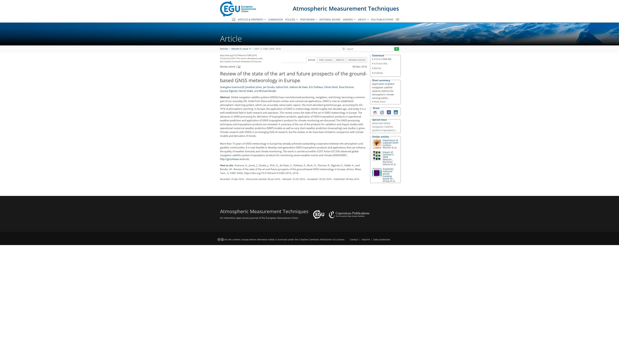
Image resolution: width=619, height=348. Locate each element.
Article (311, 59)
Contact (354, 239)
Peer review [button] (307, 19)
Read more (379, 101)
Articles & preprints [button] (251, 19)
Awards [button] (348, 19)
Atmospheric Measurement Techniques (346, 8)
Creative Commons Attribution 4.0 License (321, 239)
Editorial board (329, 19)
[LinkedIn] (396, 112)
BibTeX (377, 68)
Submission (275, 19)
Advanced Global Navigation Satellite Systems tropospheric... (384, 127)
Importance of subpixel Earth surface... (390, 143)
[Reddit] (382, 112)
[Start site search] (396, 49)
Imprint (366, 239)
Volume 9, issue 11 (241, 48)
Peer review (325, 59)
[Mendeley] (375, 112)
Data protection (381, 239)
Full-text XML (381, 63)
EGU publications (382, 19)
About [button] (362, 19)
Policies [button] (290, 19)
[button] (344, 48)
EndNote (378, 72)
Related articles (357, 59)
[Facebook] (389, 112)
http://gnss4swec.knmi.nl (234, 159)
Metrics (340, 59)
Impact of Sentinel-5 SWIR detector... (388, 156)
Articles (224, 48)
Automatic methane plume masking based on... (389, 173)
